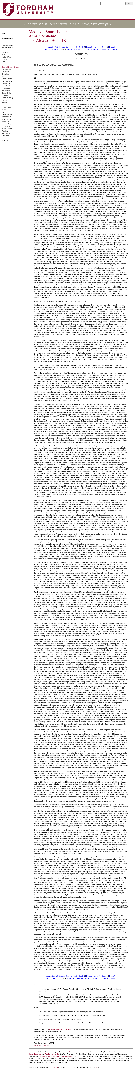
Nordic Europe (6, 107)
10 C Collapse (6, 90)
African (46, 25)
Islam (3, 76)
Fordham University (52, 1054)
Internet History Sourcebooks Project (76, 1052)
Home (29, 23)
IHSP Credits (6, 140)
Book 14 (105, 49)
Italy (3, 112)
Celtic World (6, 86)
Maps (4, 54)
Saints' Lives (6, 50)
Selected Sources (7, 45)
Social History (6, 124)
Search (4, 59)
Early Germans (7, 81)
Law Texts (5, 52)
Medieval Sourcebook (61, 23)
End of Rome (6, 71)
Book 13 (97, 49)
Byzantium (5, 74)
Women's (101, 25)
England (4, 102)
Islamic (67, 25)
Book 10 (71, 49)
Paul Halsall (53, 1067)
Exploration (5, 136)
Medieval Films (6, 57)
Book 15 (114, 49)
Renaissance (6, 131)
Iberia (4, 109)
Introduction (64, 47)
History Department (35, 1054)
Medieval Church (7, 119)
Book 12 (88, 49)
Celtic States (6, 105)
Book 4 (97, 47)
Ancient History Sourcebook (42, 23)
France (4, 100)
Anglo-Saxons (6, 83)
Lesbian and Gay (84, 25)
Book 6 (112, 47)
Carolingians (6, 88)
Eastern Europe (7, 114)
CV (97, 1067)
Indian (61, 25)
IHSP (3, 33)
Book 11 (79, 49)
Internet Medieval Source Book (60, 1029)
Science (94, 25)
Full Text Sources (7, 47)
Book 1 (74, 47)
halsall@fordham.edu (41, 1045)
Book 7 (47, 49)
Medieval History (7, 38)
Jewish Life (5, 121)
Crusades (5, 95)
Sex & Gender (6, 126)
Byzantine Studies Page (99, 23)
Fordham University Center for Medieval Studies (56, 1056)
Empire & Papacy (7, 98)
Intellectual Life (6, 117)
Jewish (73, 25)
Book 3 (89, 47)
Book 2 (82, 47)
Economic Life (6, 93)
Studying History (7, 69)
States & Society (7, 128)
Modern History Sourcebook (80, 23)
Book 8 (55, 49)
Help (3, 62)
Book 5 (105, 47)
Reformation (6, 133)
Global (108, 25)
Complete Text (52, 47)
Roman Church (7, 79)
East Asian (54, 25)
